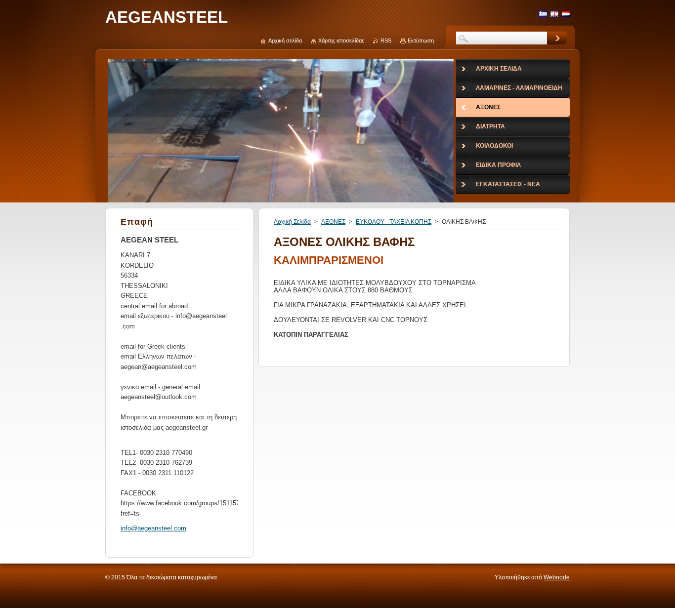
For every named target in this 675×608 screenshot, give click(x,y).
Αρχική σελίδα (285, 40)
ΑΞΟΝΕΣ (333, 222)
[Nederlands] (566, 14)
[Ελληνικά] (543, 14)
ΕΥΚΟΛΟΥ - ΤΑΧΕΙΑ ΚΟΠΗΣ (393, 222)
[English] (554, 14)
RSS (385, 40)
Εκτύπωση (421, 40)
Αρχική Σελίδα (292, 222)
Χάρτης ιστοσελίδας (341, 40)
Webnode (557, 577)
